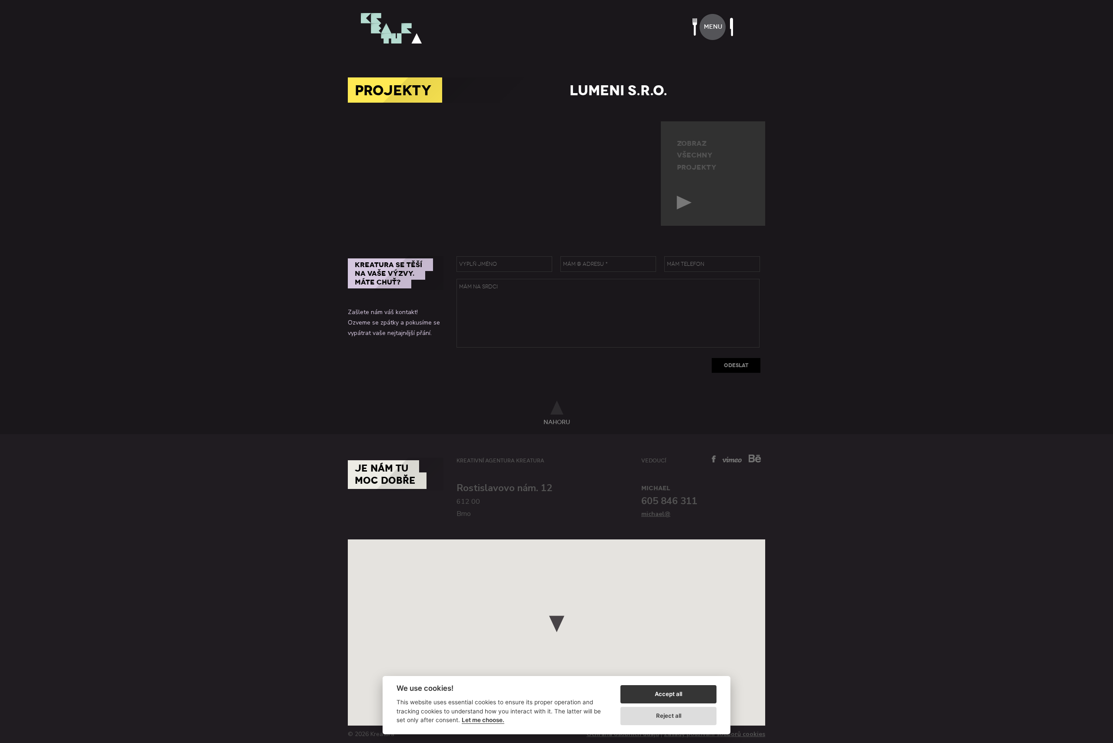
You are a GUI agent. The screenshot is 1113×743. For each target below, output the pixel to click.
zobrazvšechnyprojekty (696, 155)
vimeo (732, 459)
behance (755, 458)
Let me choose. (483, 719)
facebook (714, 458)
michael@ (655, 514)
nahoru (556, 421)
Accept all (668, 693)
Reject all (668, 715)
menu (713, 26)
